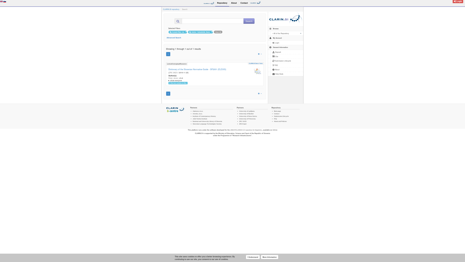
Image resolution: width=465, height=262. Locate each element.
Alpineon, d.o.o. (198, 111)
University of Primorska (247, 119)
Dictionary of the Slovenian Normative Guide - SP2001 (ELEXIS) (197, 69)
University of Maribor (246, 114)
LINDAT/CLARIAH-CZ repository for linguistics (246, 130)
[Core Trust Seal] (175, 119)
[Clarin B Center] (176, 109)
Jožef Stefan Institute (200, 119)
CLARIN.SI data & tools (256, 63)
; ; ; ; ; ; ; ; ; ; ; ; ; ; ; (214, 79)
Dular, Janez (173, 78)
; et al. (175, 79)
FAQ (275, 119)
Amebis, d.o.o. (197, 114)
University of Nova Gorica (248, 116)
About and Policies (280, 121)
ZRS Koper (243, 124)
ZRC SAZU (173, 72)
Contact (276, 114)
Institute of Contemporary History (204, 116)
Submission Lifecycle (281, 116)
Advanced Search (174, 37)
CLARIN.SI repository (171, 9)
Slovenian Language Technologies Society (207, 124)
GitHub (275, 130)
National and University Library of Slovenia (207, 121)
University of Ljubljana (247, 111)
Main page (277, 111)
